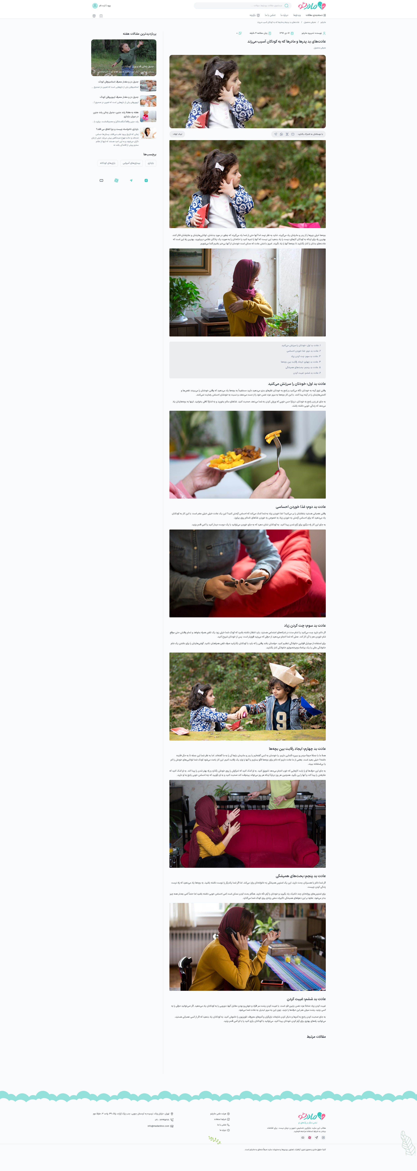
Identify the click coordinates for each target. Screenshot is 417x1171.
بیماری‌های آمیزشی (131, 163)
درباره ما (284, 15)
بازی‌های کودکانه (107, 163)
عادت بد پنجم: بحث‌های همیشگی (302, 367)
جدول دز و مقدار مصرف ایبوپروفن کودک (119, 97)
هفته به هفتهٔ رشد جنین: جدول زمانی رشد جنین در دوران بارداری (115, 114)
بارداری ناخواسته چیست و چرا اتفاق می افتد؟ (117, 129)
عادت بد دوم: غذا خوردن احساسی (302, 351)
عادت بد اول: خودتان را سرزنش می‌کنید (300, 345)
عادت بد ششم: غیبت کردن (305, 373)
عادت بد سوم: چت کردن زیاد (304, 356)
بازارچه (253, 15)
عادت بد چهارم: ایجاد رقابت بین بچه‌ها (299, 362)
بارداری (151, 163)
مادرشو (323, 22)
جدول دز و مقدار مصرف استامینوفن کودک (118, 82)
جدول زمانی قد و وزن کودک (140, 66)
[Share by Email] (292, 134)
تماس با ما (270, 15)
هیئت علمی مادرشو (218, 1113)
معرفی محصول (310, 22)
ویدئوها (297, 15)
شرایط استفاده (220, 1119)
